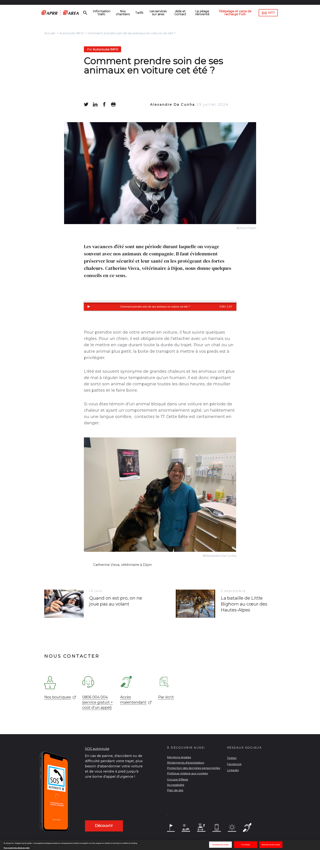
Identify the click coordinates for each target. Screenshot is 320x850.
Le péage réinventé (202, 12)
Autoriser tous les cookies (271, 845)
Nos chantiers (123, 12)
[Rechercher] (85, 13)
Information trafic (101, 12)
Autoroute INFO (71, 33)
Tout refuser (245, 845)
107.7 (271, 12)
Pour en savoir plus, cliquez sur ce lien (17, 848)
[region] (160, 845)
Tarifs (139, 12)
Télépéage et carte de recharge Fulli (235, 12)
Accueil (49, 33)
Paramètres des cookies (220, 845)
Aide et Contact (180, 12)
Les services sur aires (158, 12)
